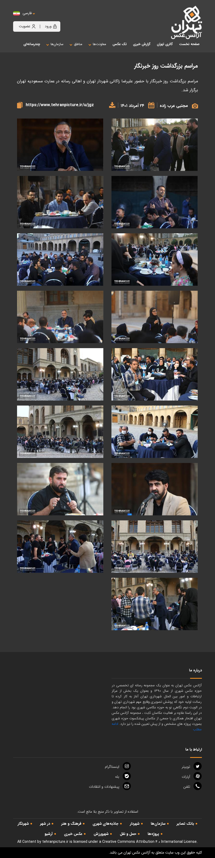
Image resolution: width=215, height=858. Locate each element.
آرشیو (49, 834)
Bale (117, 777)
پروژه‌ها (153, 834)
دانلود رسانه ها (110, 105)
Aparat (186, 777)
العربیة (56, 18)
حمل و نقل (128, 834)
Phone (186, 787)
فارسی (27, 13)
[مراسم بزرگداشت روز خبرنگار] (154, 144)
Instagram (112, 767)
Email (104, 787)
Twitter (186, 767)
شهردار (134, 824)
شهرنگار (23, 824)
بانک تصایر (185, 824)
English (43, 18)
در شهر (45, 824)
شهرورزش (101, 834)
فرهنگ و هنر (71, 824)
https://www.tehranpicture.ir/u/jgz (60, 105)
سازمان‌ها (158, 824)
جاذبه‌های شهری (106, 824)
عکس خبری (73, 834)
